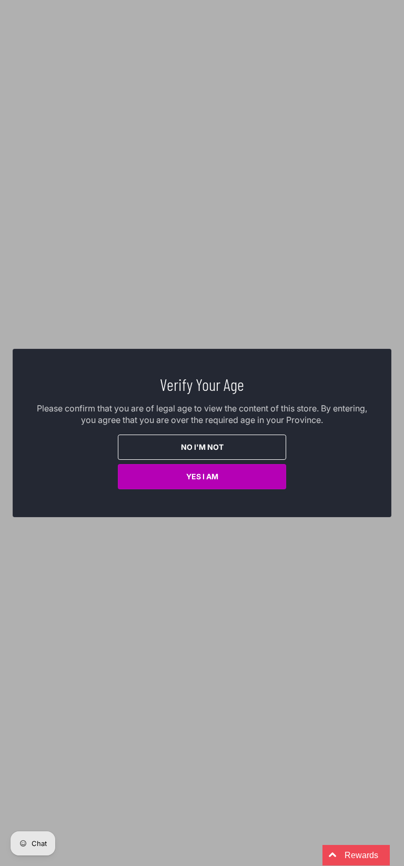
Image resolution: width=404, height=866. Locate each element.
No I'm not (202, 446)
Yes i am (202, 476)
